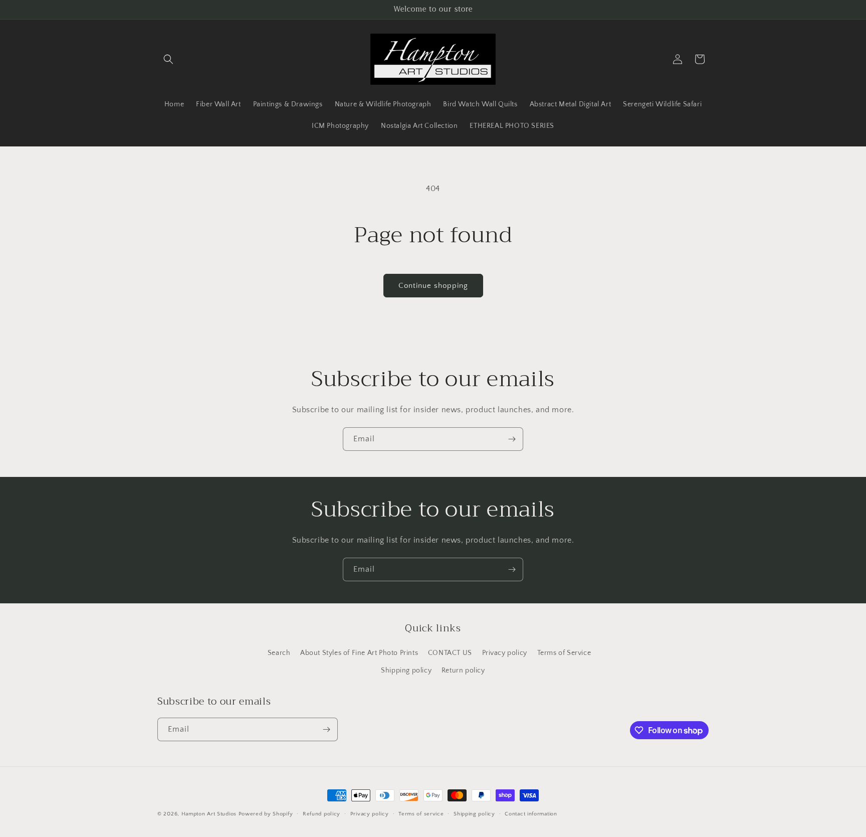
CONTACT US (450, 653)
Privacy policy (504, 653)
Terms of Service (564, 653)
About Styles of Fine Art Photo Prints (359, 653)
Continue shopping (433, 285)
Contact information (531, 814)
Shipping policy (406, 670)
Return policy (463, 670)
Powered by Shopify (266, 814)
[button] (168, 59)
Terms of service (421, 814)
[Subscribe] (512, 439)
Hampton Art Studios (209, 814)
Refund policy (321, 814)
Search (279, 653)
